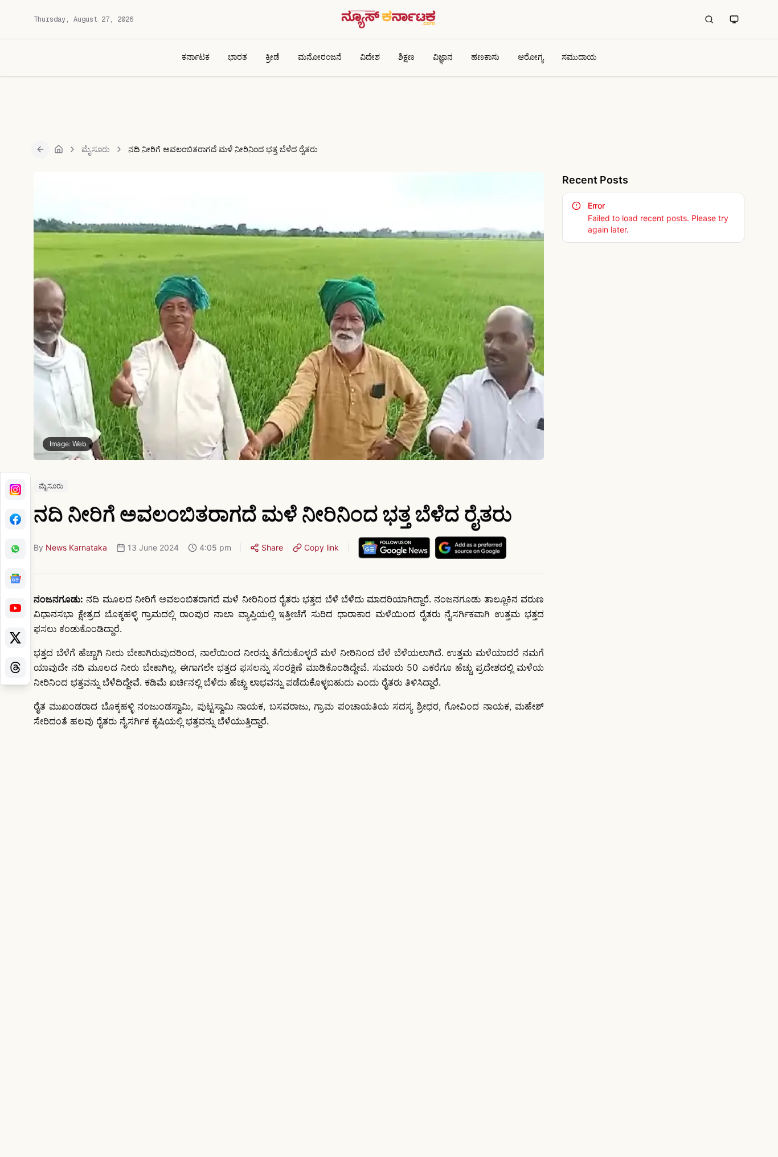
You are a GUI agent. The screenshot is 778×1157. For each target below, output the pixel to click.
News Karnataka (76, 547)
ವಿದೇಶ (370, 57)
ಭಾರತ (237, 57)
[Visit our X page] (15, 638)
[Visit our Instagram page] (15, 489)
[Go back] (40, 149)
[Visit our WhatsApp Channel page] (15, 549)
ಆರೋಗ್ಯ (530, 57)
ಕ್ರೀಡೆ (272, 57)
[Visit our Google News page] (15, 578)
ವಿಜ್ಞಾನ (443, 57)
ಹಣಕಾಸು (485, 57)
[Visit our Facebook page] (15, 519)
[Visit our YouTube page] (15, 608)
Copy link (321, 547)
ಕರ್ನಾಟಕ (196, 57)
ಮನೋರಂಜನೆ (320, 57)
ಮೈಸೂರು (95, 149)
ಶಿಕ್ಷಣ (406, 57)
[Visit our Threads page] (15, 667)
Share (272, 547)
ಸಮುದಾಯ (579, 57)
